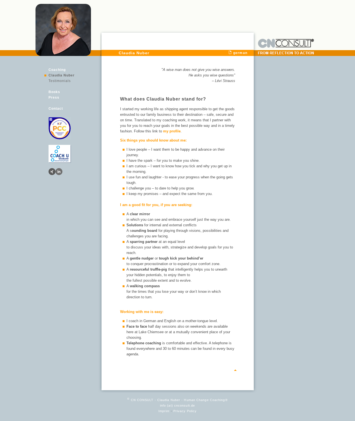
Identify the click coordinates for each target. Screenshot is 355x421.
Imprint (164, 411)
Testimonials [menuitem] (60, 81)
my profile (172, 131)
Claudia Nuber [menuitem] (62, 75)
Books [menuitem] (54, 92)
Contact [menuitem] (56, 109)
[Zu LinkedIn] (58, 171)
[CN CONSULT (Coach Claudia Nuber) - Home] (63, 55)
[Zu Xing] (52, 171)
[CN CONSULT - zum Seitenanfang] (235, 371)
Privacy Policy (185, 411)
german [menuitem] (240, 53)
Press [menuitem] (54, 97)
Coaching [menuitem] (57, 70)
